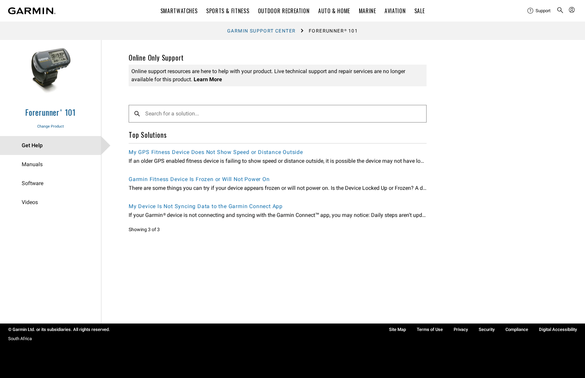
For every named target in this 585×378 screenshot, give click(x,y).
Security (487, 329)
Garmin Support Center (261, 31)
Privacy (461, 329)
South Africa (20, 338)
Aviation (395, 11)
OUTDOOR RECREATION (284, 11)
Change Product (50, 126)
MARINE (367, 11)
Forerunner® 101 (50, 112)
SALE (419, 11)
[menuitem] (539, 11)
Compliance (516, 329)
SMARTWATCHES (179, 11)
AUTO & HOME (334, 11)
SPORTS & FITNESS (227, 11)
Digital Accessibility (558, 329)
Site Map (397, 329)
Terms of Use (430, 329)
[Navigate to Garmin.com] (32, 11)
